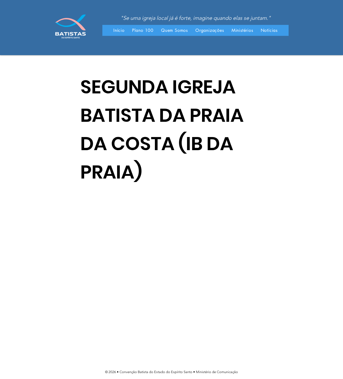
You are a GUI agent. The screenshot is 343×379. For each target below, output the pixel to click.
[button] (174, 30)
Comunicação (227, 372)
